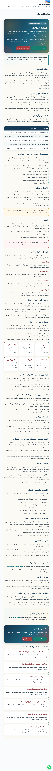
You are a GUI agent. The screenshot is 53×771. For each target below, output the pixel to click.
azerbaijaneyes (43, 4)
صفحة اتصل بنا (16, 617)
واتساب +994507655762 (39, 48)
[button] (49, 767)
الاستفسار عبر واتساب (40, 638)
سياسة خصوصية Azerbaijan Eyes (14, 566)
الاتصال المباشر (27, 639)
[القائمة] (3, 4)
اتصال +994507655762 (23, 48)
